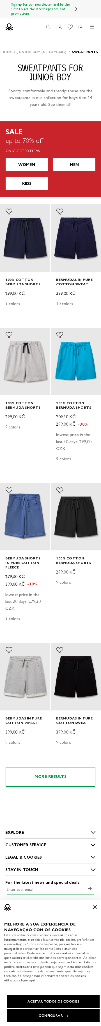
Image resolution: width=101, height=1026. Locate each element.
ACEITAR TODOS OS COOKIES (53, 1001)
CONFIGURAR (51, 1016)
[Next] (76, 9)
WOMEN (26, 164)
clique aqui (27, 980)
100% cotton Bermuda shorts (22, 281)
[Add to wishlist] (9, 212)
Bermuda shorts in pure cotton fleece (22, 562)
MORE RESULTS (50, 776)
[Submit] (89, 888)
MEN (74, 164)
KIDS (26, 183)
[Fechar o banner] (95, 907)
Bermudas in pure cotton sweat (74, 281)
